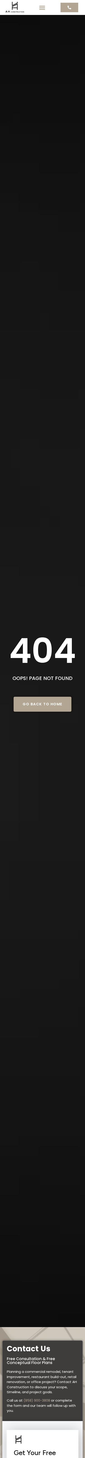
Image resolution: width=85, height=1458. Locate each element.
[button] (42, 7)
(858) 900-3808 (37, 1400)
